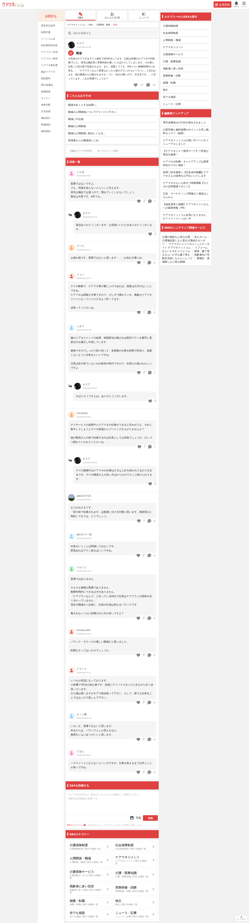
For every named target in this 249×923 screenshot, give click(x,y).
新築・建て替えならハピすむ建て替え (186, 252)
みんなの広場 (112, 17)
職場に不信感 (75, 119)
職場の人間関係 (77, 126)
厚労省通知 (47, 84)
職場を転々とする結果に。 (83, 104)
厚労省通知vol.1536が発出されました (184, 122)
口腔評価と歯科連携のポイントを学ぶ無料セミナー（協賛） (186, 131)
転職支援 (45, 32)
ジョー (80, 274)
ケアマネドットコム (13, 4)
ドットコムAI (48, 38)
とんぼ (80, 171)
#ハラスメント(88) (108, 150)
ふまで (80, 326)
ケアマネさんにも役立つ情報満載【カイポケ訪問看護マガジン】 (186, 184)
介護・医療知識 (172, 61)
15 (153, 85)
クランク (82, 668)
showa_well (83, 630)
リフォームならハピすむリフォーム (185, 249)
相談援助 (45, 78)
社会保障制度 (170, 33)
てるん (80, 751)
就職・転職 (169, 82)
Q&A (80, 17)
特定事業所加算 (49, 45)
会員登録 (224, 4)
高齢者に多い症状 (173, 68)
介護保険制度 (170, 25)
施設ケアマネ (48, 71)
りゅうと (82, 567)
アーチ (80, 246)
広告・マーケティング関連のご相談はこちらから (186, 195)
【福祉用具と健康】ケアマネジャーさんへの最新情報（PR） (186, 206)
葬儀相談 (45, 124)
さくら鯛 (82, 714)
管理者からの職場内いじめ (83, 140)
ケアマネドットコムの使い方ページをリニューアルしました (186, 142)
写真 (138, 817)
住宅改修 (45, 111)
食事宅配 (45, 104)
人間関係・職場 (103, 24)
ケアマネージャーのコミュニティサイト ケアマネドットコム (186, 245)
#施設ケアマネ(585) (81, 150)
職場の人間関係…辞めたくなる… (86, 133)
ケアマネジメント (173, 47)
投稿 (150, 818)
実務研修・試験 (172, 75)
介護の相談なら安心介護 (176, 236)
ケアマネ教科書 (49, 65)
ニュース (144, 17)
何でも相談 (169, 96)
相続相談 (45, 131)
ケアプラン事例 (49, 58)
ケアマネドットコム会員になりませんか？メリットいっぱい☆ (184, 216)
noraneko (82, 413)
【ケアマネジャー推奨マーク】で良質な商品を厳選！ (186, 152)
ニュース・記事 (172, 104)
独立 (165, 89)
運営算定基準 (48, 25)
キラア (80, 43)
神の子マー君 (84, 534)
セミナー (45, 98)
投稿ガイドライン (75, 825)
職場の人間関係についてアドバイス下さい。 (93, 112)
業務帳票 (45, 91)
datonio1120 (84, 495)
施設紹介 (45, 117)
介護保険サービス (173, 54)
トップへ (241, 919)
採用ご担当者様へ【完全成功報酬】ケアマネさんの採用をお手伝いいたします (186, 174)
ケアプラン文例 (49, 51)
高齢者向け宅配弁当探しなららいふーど (186, 256)
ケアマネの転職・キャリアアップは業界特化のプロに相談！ (186, 163)
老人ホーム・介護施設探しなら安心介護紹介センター (186, 240)
